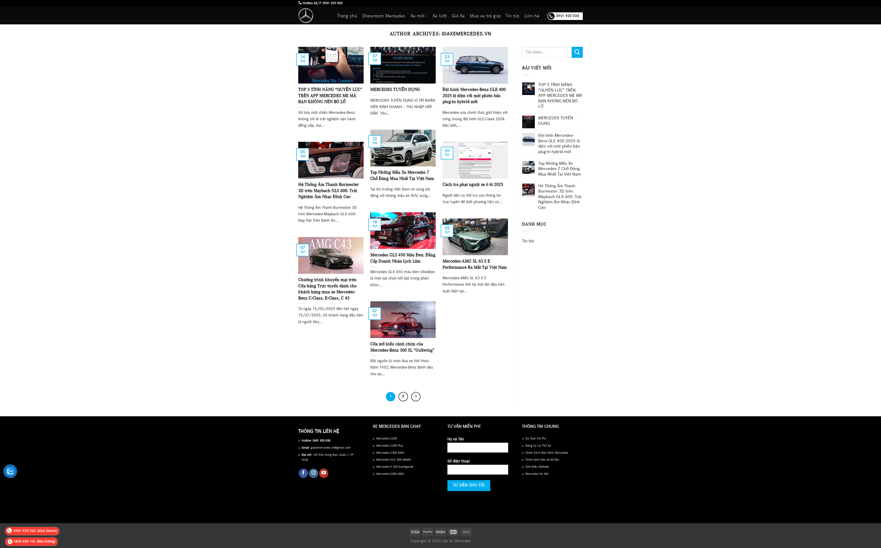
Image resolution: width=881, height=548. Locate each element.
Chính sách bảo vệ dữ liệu (542, 460)
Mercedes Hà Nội (536, 474)
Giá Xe (458, 16)
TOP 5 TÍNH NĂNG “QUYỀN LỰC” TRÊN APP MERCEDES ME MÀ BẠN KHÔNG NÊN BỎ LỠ (560, 96)
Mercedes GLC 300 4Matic (393, 460)
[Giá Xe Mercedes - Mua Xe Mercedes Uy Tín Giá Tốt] (314, 15)
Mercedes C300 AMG (390, 453)
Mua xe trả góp (485, 16)
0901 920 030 (333, 3)
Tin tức (512, 16)
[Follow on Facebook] (303, 473)
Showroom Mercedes (383, 16)
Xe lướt (439, 16)
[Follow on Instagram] (313, 473)
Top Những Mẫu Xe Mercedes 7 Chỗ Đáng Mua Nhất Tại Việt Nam (559, 169)
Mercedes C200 (386, 438)
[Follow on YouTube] (324, 473)
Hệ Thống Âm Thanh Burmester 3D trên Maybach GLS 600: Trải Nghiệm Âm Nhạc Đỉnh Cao (559, 197)
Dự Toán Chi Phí (535, 438)
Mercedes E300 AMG (390, 474)
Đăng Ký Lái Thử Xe (538, 446)
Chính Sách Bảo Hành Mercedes (546, 453)
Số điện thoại (458, 461)
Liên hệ (531, 16)
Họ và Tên (455, 439)
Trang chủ (347, 16)
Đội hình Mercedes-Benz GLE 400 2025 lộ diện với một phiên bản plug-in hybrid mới (559, 144)
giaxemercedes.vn (466, 34)
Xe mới (417, 16)
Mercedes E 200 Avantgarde (394, 467)
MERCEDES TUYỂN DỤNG (555, 121)
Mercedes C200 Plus (389, 446)
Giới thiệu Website (537, 467)
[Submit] (577, 52)
